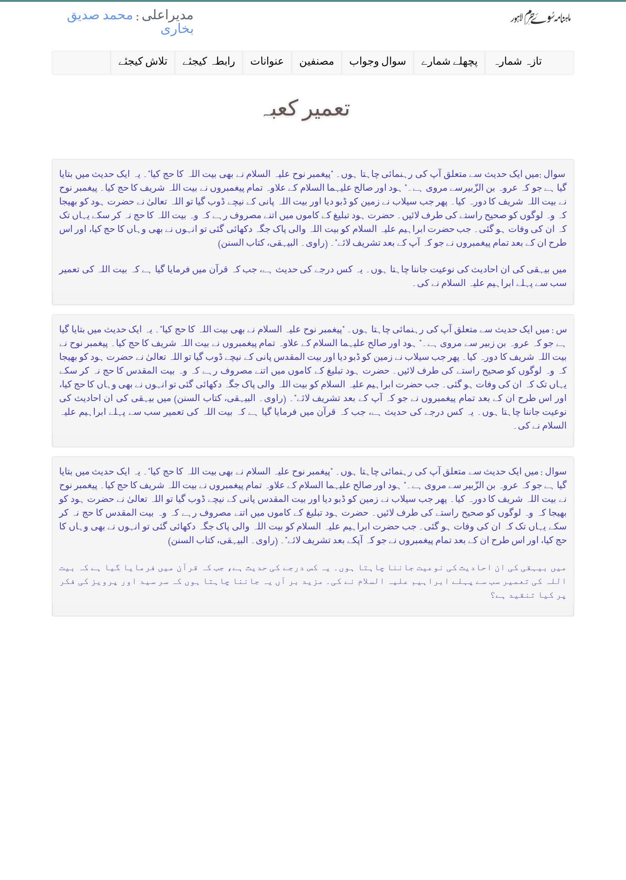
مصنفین (316, 62)
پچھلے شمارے (449, 62)
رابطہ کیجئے (208, 62)
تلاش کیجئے (142, 62)
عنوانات (267, 62)
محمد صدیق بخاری (130, 23)
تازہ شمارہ (517, 62)
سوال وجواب (377, 62)
